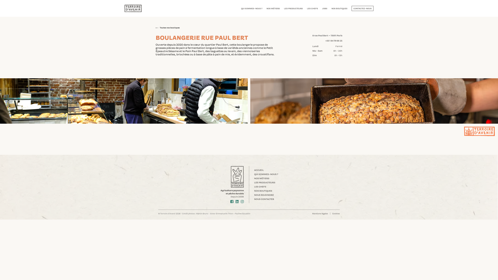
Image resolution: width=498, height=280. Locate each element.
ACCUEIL (259, 170)
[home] (133, 8)
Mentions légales (320, 213)
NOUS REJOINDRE (264, 195)
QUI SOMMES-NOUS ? (251, 8)
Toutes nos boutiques (170, 28)
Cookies (336, 213)
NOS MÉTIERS (273, 8)
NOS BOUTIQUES (339, 8)
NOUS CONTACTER (264, 199)
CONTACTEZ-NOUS (362, 8)
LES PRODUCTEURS (293, 8)
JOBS (324, 8)
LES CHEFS (312, 8)
